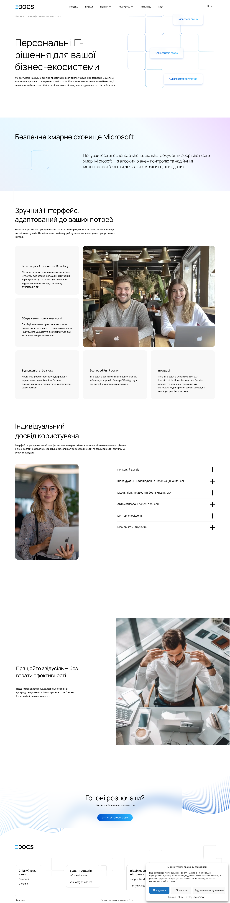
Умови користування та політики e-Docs (117, 900)
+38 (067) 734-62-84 (141, 886)
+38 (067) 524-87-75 (81, 882)
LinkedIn (23, 883)
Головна (73, 7)
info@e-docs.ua (78, 875)
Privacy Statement (195, 896)
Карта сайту (20, 900)
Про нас (89, 7)
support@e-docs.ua (141, 879)
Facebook (24, 879)
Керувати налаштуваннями (209, 890)
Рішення (104, 7)
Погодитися (159, 890)
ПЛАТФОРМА (124, 7)
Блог (160, 7)
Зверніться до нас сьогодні (115, 818)
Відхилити (181, 890)
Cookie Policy (175, 896)
